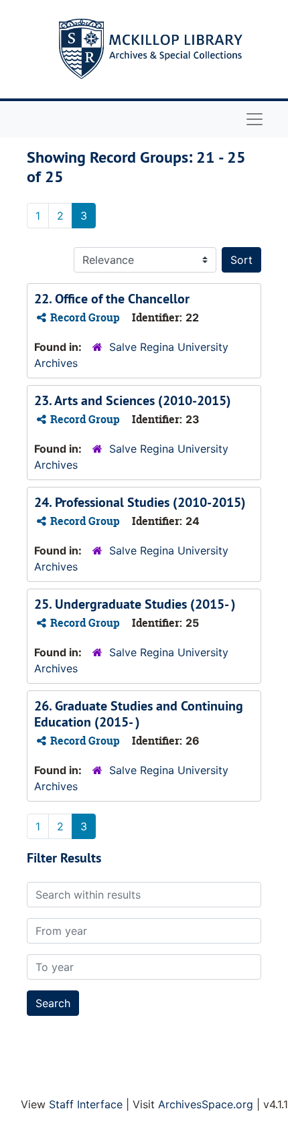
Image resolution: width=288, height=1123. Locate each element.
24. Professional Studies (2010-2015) (140, 502)
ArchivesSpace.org (205, 1104)
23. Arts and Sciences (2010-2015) (132, 400)
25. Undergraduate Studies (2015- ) (135, 604)
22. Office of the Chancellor (112, 298)
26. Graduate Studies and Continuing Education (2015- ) (138, 714)
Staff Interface (86, 1104)
